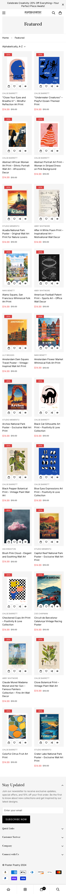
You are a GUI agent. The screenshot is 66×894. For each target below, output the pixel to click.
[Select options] (8, 86)
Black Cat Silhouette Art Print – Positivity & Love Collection (47, 427)
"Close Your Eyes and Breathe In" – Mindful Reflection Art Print (14, 101)
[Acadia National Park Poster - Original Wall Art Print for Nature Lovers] (17, 203)
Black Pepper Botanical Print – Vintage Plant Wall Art (16, 492)
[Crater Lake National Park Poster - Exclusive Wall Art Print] (49, 727)
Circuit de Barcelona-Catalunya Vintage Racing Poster (48, 621)
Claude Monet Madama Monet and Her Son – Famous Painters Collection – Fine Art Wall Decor (16, 689)
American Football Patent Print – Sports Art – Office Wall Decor (48, 298)
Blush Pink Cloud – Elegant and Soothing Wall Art (16, 555)
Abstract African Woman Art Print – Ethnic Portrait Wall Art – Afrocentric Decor (15, 167)
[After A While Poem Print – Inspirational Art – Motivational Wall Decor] (49, 203)
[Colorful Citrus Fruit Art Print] (17, 727)
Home (5, 37)
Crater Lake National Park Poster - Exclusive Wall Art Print (48, 757)
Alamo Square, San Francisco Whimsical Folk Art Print (16, 298)
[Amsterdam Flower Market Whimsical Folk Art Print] (49, 332)
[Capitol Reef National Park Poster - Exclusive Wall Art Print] (49, 526)
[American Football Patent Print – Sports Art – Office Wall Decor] (49, 268)
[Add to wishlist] (14, 86)
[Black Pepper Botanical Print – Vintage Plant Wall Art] (17, 461)
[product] (8, 889)
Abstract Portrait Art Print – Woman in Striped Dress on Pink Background (49, 165)
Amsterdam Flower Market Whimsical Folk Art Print (48, 361)
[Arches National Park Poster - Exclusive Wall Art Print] (17, 397)
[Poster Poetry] (33, 12)
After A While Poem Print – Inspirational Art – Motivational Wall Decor (48, 234)
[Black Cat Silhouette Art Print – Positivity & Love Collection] (49, 397)
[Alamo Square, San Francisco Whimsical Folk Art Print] (17, 268)
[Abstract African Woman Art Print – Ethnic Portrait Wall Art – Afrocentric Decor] (17, 135)
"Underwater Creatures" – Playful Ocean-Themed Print (48, 101)
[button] (60, 12)
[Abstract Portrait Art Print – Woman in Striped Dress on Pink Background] (49, 135)
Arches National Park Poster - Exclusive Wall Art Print (16, 427)
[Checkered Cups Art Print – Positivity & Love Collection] (17, 591)
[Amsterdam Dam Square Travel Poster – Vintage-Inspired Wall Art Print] (17, 332)
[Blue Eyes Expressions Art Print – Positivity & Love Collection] (49, 461)
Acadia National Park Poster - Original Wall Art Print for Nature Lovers (15, 234)
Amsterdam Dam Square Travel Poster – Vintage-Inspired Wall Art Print (15, 363)
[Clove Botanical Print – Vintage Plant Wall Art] (49, 655)
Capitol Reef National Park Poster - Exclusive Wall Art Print (48, 556)
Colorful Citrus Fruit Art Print (15, 755)
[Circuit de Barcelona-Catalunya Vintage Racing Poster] (49, 591)
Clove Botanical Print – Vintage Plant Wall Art (46, 684)
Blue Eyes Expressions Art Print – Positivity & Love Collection (48, 492)
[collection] (25, 889)
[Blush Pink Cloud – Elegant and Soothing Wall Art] (17, 526)
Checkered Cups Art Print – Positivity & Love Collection (16, 621)
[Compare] (19, 86)
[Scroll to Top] (60, 878)
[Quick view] (25, 86)
